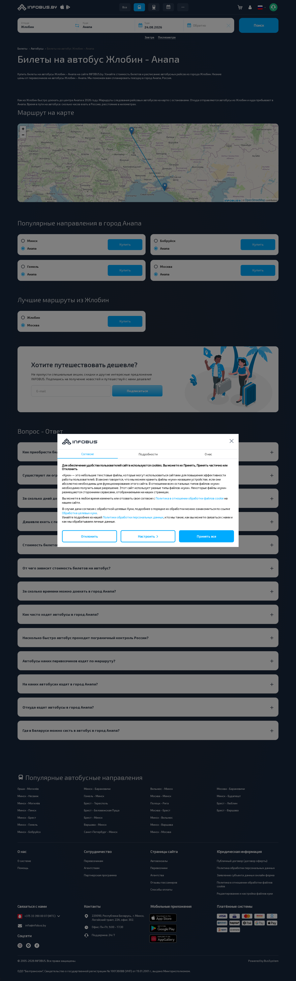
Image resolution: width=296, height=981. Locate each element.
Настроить (146, 536)
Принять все (206, 536)
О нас (208, 454)
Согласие (87, 454)
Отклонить (89, 536)
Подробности (148, 454)
